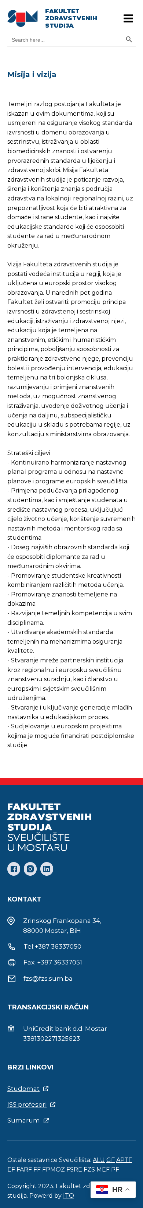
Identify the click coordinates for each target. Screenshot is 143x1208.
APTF (124, 1159)
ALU (99, 1159)
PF (115, 1169)
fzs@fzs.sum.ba (48, 978)
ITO (68, 1195)
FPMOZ (53, 1169)
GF (110, 1159)
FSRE (74, 1169)
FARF (24, 1169)
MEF (103, 1169)
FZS (89, 1169)
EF (11, 1169)
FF (37, 1169)
